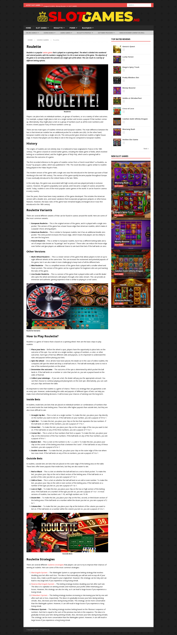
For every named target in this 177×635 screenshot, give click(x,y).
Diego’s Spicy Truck (130, 67)
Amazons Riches (122, 300)
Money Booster (129, 88)
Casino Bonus (49, 33)
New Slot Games (119, 156)
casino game (47, 52)
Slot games (41, 28)
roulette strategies (56, 565)
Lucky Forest (128, 57)
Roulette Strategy (84, 33)
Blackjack (87, 28)
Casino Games (65, 33)
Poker (72, 28)
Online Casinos (31, 33)
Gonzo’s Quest (128, 46)
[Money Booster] (131, 234)
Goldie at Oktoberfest (132, 98)
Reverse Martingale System (42, 584)
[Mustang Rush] (131, 175)
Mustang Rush (128, 129)
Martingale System (39, 572)
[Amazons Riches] (131, 293)
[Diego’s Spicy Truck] (131, 205)
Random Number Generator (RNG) (132, 33)
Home (28, 28)
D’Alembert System (39, 595)
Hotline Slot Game (130, 139)
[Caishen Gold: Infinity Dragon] (131, 263)
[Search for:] (139, 5)
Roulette (58, 28)
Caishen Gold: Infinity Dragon (135, 119)
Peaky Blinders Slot (130, 77)
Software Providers (105, 33)
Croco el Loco (128, 108)
